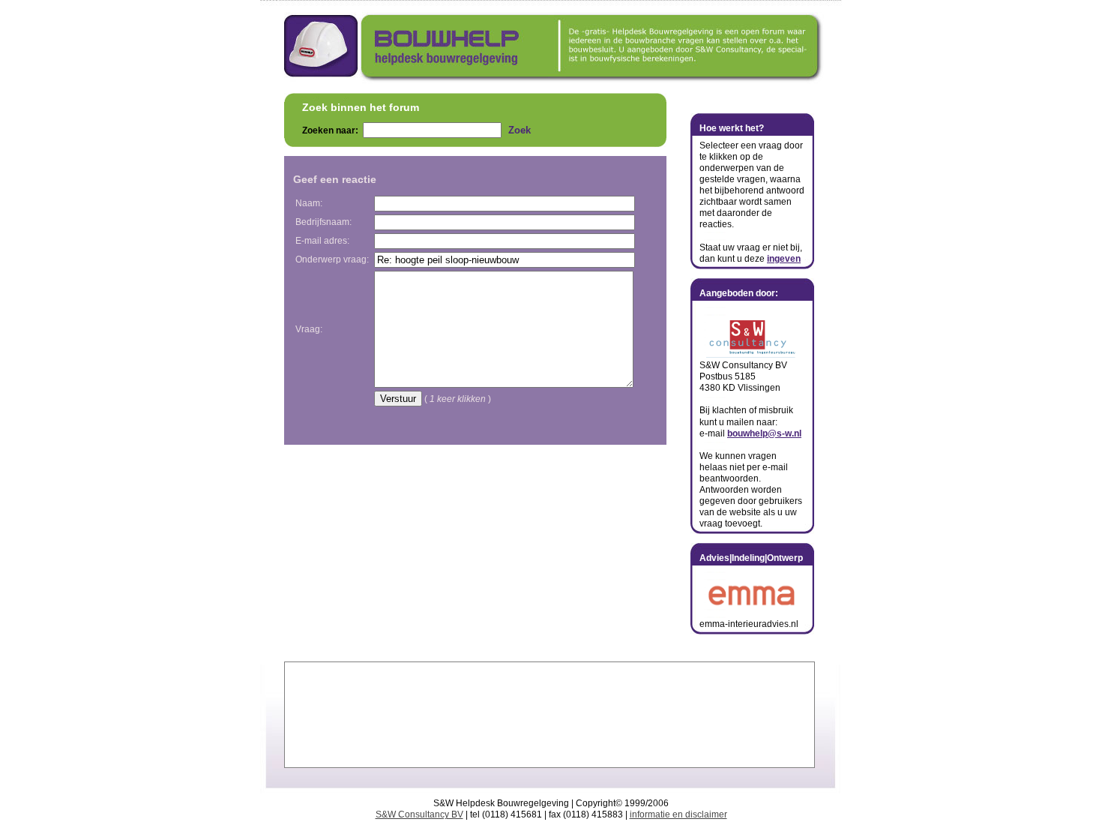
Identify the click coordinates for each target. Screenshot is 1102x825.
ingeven (784, 258)
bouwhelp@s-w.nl (764, 433)
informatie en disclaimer (678, 814)
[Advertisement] (549, 714)
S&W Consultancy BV (419, 814)
